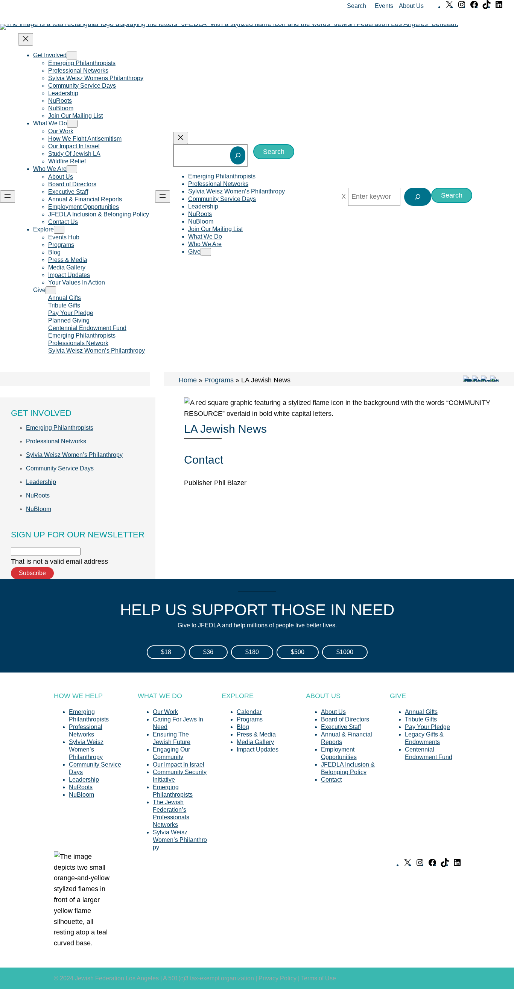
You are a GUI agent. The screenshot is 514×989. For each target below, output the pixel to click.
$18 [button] (166, 652)
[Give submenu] (51, 290)
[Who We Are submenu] (72, 169)
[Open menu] (7, 196)
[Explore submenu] (59, 230)
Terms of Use (318, 978)
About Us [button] (411, 6)
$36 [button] (208, 652)
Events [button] (384, 6)
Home (188, 380)
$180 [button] (252, 652)
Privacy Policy (278, 978)
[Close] (343, 197)
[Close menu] (25, 39)
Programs (219, 380)
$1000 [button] (344, 652)
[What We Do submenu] (72, 124)
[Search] (237, 155)
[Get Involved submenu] (72, 55)
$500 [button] (297, 652)
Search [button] (356, 6)
